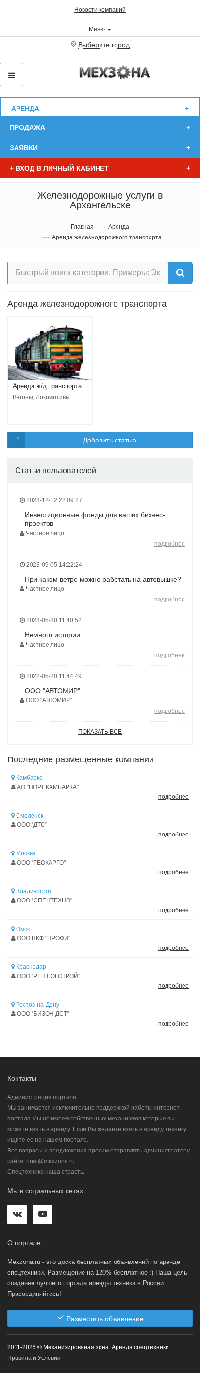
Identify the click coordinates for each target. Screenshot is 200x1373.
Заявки (24, 148)
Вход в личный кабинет (59, 168)
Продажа (27, 127)
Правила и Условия (34, 1358)
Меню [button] (97, 29)
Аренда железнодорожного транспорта (87, 304)
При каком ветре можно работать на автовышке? (103, 579)
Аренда (25, 108)
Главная (82, 226)
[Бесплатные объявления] (115, 71)
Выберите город (104, 44)
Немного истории (52, 635)
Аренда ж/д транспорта (47, 386)
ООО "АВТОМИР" (52, 690)
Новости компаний (100, 9)
